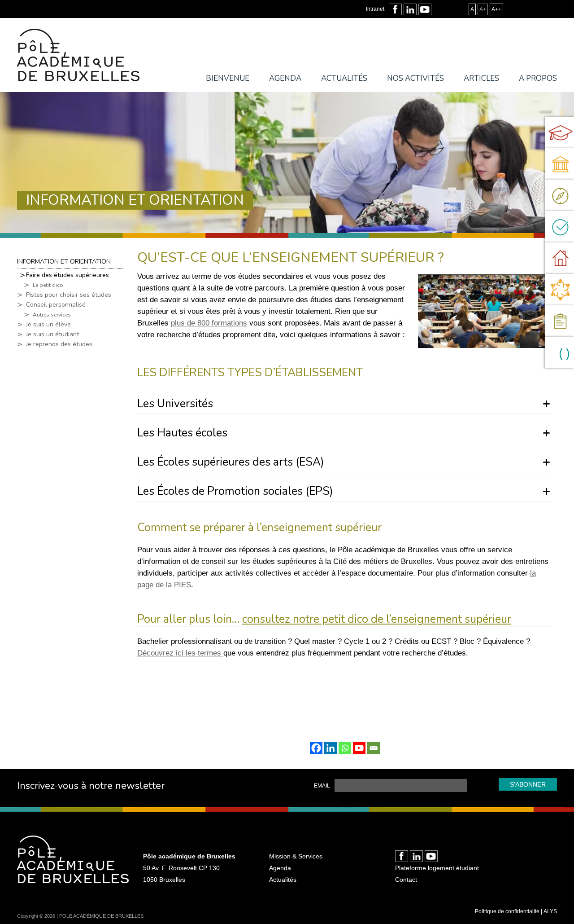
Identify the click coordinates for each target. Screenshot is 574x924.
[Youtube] (359, 748)
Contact (406, 879)
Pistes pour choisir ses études (68, 295)
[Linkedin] (330, 748)
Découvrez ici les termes (180, 653)
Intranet (375, 9)
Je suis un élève (48, 324)
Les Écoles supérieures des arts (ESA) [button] (230, 463)
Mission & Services (295, 856)
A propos (538, 78)
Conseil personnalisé (56, 305)
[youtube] (424, 9)
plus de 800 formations (209, 323)
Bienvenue (227, 78)
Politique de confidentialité (507, 911)
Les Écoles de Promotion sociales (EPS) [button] (235, 492)
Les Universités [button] (175, 404)
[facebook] (395, 9)
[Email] (373, 748)
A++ (496, 9)
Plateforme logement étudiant (437, 867)
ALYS (550, 911)
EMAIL (322, 786)
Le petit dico (48, 285)
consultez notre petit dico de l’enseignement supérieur (376, 619)
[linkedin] (410, 9)
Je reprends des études (59, 344)
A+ (482, 9)
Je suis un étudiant (52, 334)
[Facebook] (316, 748)
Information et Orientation (64, 261)
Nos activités (415, 78)
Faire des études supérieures (67, 275)
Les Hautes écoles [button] (182, 433)
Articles (481, 78)
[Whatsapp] (345, 748)
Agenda (285, 78)
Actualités (344, 78)
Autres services (52, 315)
